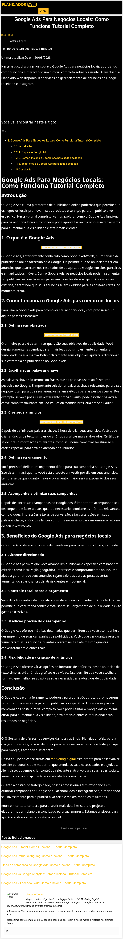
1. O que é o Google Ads (33, 152)
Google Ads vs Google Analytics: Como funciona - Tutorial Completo (46, 874)
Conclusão (25, 169)
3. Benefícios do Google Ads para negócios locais (48, 163)
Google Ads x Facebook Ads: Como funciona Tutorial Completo (43, 883)
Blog (3, 34)
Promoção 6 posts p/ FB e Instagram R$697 (61, 422)
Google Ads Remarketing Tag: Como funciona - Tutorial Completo (45, 856)
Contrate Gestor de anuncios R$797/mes (61, 247)
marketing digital (63, 759)
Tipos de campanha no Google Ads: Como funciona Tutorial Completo (48, 865)
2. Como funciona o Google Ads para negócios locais (50, 158)
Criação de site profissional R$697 (61, 335)
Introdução (25, 146)
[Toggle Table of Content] (3, 131)
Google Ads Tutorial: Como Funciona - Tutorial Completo (39, 847)
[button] (43, 11)
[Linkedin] (6, 931)
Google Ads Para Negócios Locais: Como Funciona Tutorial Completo (56, 140)
